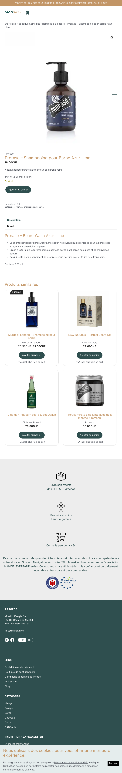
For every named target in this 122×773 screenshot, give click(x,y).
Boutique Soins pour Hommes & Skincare (41, 23)
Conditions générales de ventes (23, 676)
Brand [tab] (10, 226)
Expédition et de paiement (19, 667)
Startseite (10, 23)
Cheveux (10, 717)
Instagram (7, 641)
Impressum (11, 681)
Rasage (9, 708)
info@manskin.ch (14, 630)
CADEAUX (10, 727)
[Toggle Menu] (114, 95)
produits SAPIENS (58, 3)
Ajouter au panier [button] (31, 355)
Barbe (8, 712)
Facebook (12, 641)
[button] (112, 38)
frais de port (25, 177)
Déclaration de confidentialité (70, 762)
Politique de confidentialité (20, 671)
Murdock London (31, 342)
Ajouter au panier (18, 189)
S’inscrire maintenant (17, 743)
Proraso (9, 153)
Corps (8, 722)
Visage (8, 703)
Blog (7, 686)
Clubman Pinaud (32, 422)
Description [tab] (13, 220)
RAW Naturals (89, 342)
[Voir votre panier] (27, 12)
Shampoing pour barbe (34, 207)
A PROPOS (11, 609)
